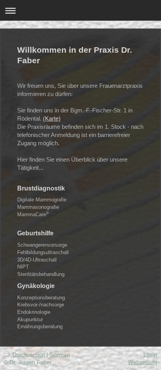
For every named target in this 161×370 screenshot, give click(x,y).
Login (150, 354)
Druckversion (29, 354)
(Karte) (52, 118)
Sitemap (60, 354)
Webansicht (142, 362)
